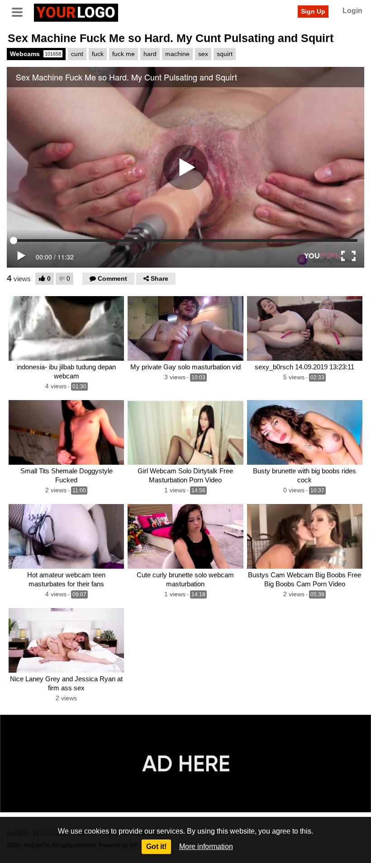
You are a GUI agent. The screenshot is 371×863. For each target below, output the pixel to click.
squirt (225, 53)
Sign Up (313, 11)
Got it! (156, 846)
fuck (98, 53)
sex (203, 53)
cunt (77, 53)
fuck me (123, 53)
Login (352, 10)
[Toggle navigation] (20, 11)
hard (150, 53)
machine (177, 53)
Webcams (35, 53)
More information (206, 846)
